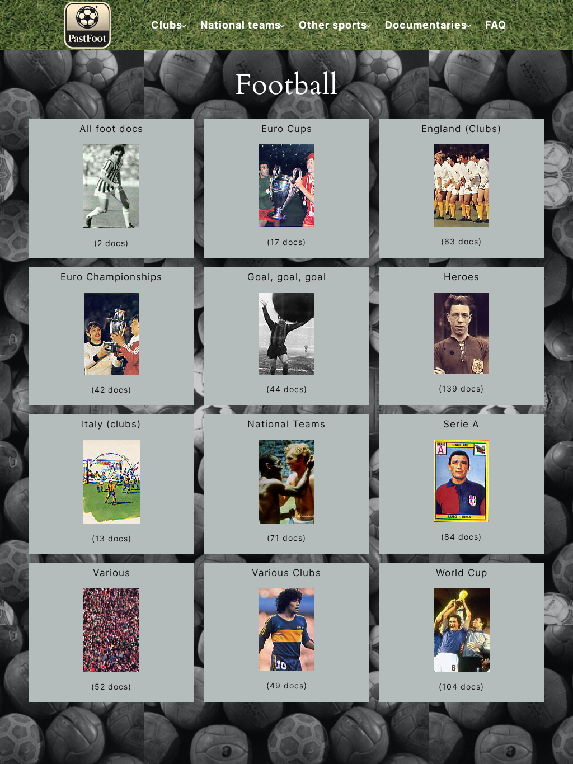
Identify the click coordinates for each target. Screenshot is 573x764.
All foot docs (111, 128)
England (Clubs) (461, 128)
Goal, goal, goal (286, 276)
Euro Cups (286, 128)
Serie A (461, 424)
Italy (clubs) (111, 424)
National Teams (286, 424)
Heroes (462, 276)
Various (111, 572)
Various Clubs (286, 572)
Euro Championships (111, 276)
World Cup (461, 572)
